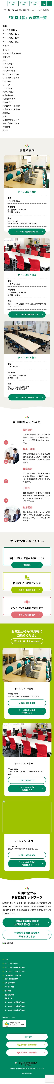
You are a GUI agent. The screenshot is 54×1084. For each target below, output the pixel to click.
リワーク (6, 85)
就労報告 (6, 113)
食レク (5, 130)
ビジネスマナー (9, 67)
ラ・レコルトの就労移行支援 (15, 967)
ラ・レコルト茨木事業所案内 (15, 1010)
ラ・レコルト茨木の (27, 397)
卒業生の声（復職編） (12, 109)
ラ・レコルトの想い (11, 963)
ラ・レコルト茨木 (35, 4)
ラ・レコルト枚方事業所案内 (15, 1006)
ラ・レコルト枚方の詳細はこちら (27, 788)
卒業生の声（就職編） (12, 105)
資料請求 (27, 565)
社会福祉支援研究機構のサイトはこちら (27, 934)
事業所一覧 (8, 998)
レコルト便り (8, 88)
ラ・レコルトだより (11, 77)
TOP (6, 959)
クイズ (5, 60)
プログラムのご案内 (11, 74)
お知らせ (6, 57)
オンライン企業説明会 (12, 53)
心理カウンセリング (11, 119)
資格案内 (6, 127)
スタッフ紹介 (8, 63)
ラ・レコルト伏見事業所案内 (15, 1002)
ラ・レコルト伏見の (27, 231)
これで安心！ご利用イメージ (15, 971)
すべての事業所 (10, 30)
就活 (4, 116)
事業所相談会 (8, 95)
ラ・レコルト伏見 (13, 4)
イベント (6, 49)
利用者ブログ (8, 102)
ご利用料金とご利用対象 (13, 975)
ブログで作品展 (9, 71)
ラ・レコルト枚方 (24, 4)
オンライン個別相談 (27, 615)
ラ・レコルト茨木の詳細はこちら (27, 863)
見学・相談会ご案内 (11, 979)
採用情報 (8, 991)
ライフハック (8, 81)
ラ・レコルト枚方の (27, 315)
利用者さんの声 (9, 99)
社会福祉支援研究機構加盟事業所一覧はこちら (27, 922)
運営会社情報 (9, 995)
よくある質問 (9, 987)
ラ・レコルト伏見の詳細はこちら (27, 711)
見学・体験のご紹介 (11, 123)
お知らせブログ (10, 983)
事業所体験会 (8, 91)
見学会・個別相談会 (27, 590)
